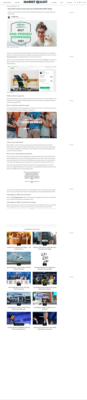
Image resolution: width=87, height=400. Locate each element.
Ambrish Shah (15, 16)
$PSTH (28, 177)
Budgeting (17, 2)
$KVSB (38, 177)
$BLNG (35, 172)
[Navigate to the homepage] (35, 2)
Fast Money (54, 2)
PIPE (46, 59)
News (62, 2)
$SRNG (36, 173)
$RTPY (27, 178)
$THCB (32, 177)
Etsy (18, 148)
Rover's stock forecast (11, 57)
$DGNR (28, 174)
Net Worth (69, 2)
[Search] (75, 2)
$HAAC (37, 178)
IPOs (18, 6)
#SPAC (25, 172)
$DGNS (34, 174)
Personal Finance (7, 2)
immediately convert (18, 197)
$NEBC (32, 178)
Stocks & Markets (13, 6)
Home (8, 6)
